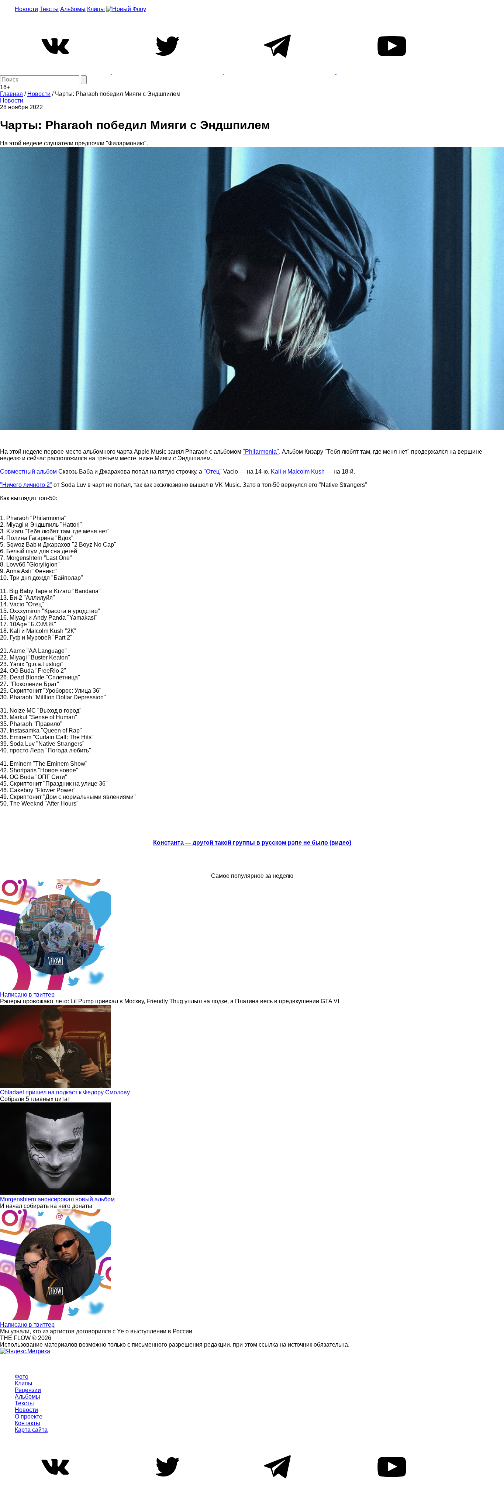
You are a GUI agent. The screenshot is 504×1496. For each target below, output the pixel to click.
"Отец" (213, 471)
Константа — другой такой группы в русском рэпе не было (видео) (252, 842)
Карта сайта (31, 1430)
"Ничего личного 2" (26, 485)
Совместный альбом (28, 471)
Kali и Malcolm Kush (298, 471)
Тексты (49, 9)
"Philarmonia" (261, 452)
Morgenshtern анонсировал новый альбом (57, 1199)
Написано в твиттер (27, 994)
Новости (26, 9)
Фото (21, 1377)
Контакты (27, 1423)
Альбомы (73, 9)
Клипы (96, 9)
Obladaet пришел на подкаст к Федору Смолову (65, 1092)
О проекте (28, 1416)
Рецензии (28, 1390)
